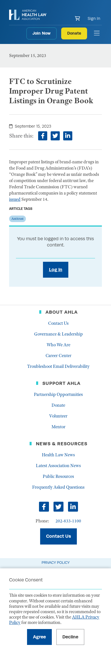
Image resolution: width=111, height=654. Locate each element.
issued (14, 199)
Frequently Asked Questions (58, 487)
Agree (39, 637)
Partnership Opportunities (58, 394)
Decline (70, 637)
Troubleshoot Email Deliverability (58, 366)
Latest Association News (58, 466)
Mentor (58, 427)
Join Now (41, 33)
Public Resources (58, 476)
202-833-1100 (68, 521)
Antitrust (17, 218)
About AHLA (62, 312)
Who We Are (58, 345)
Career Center (58, 355)
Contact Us (58, 323)
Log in (55, 269)
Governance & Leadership (58, 334)
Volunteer (58, 416)
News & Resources (61, 443)
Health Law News (58, 455)
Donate (74, 33)
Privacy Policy (56, 562)
